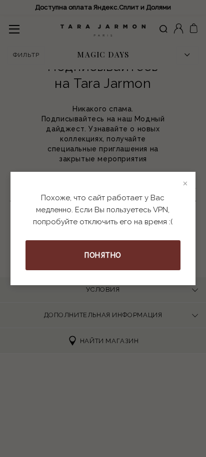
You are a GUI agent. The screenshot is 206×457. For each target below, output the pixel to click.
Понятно (103, 255)
